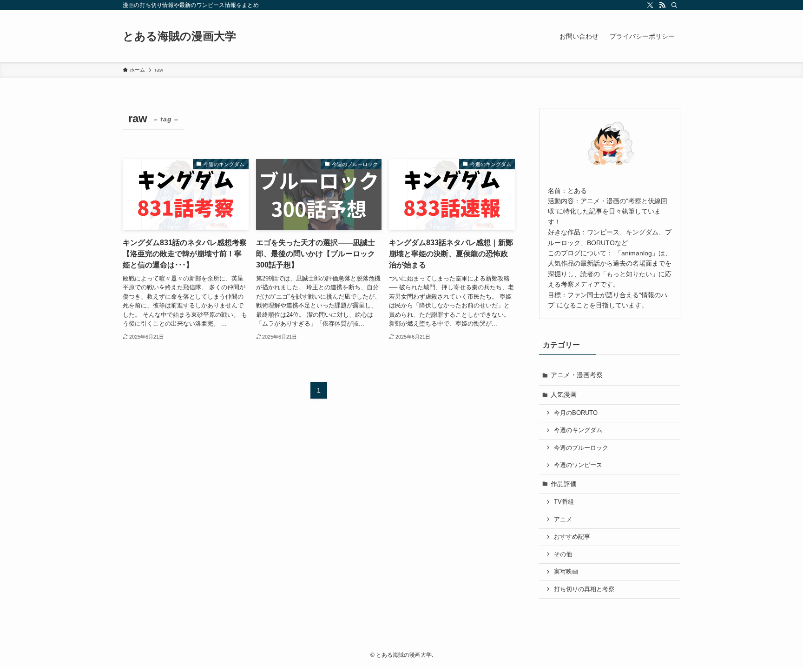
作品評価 (564, 483)
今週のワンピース (578, 465)
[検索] (674, 5)
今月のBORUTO (576, 413)
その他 (563, 554)
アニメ (563, 519)
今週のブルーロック (581, 448)
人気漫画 (564, 394)
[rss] (662, 5)
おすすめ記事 (572, 537)
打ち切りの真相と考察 (584, 589)
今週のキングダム (578, 430)
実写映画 (566, 571)
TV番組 (564, 502)
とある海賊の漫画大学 (179, 36)
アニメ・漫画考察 (577, 375)
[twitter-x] (650, 5)
